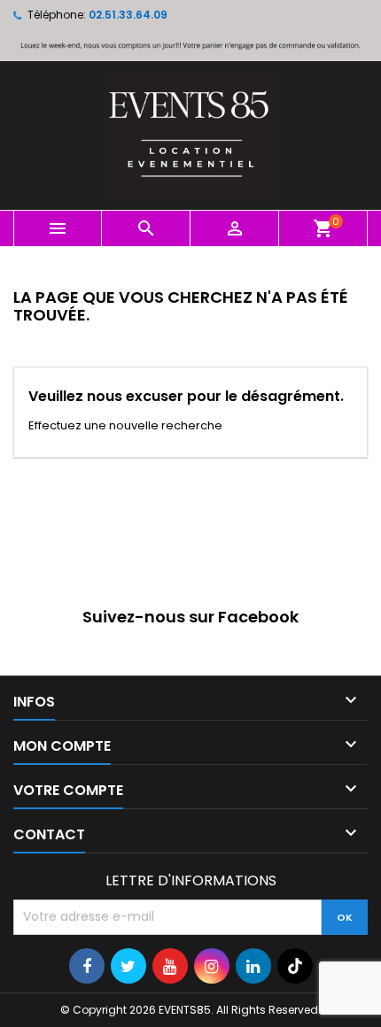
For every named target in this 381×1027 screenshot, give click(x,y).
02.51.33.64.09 (128, 14)
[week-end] (190, 44)
